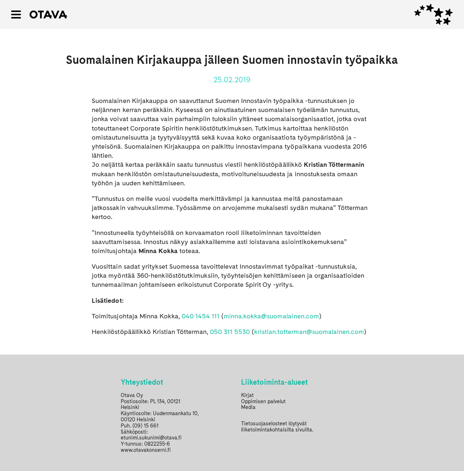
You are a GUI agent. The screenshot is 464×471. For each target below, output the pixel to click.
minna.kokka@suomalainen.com (271, 316)
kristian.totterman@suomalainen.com (309, 331)
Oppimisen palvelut (263, 401)
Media (248, 407)
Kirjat (247, 395)
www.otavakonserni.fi (146, 450)
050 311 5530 (230, 331)
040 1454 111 (200, 316)
